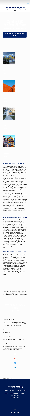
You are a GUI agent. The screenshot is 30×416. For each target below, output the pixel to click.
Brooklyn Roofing (15, 386)
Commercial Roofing (14, 393)
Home (6, 390)
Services (12, 390)
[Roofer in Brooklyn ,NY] (15, 3)
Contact (22, 393)
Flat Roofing (18, 390)
